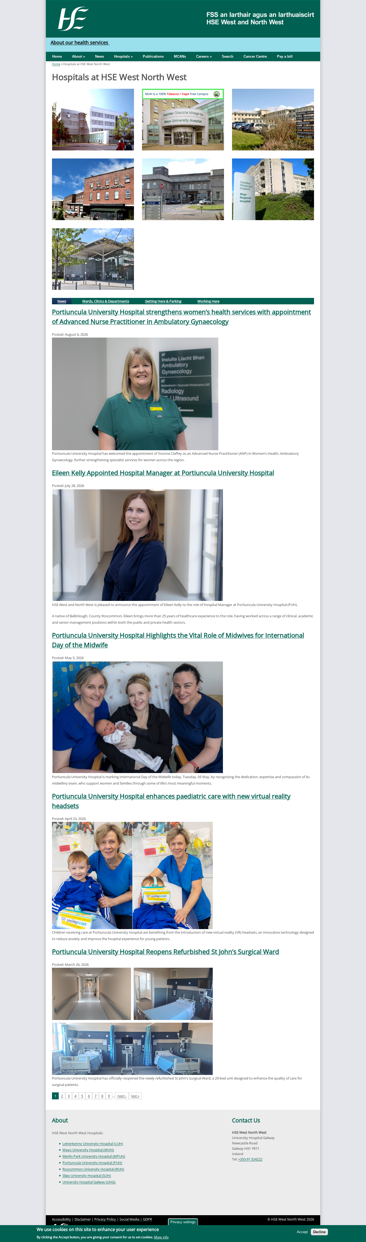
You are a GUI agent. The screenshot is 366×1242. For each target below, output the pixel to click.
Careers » (204, 56)
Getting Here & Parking (163, 301)
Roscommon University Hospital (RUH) (93, 1169)
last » (135, 1095)
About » (78, 56)
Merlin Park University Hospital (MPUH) (93, 1156)
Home (57, 56)
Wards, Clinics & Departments (105, 301)
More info (161, 1237)
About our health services (80, 42)
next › (121, 1095)
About (60, 1120)
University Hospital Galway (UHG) (88, 1182)
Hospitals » (123, 56)
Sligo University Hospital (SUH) (86, 1175)
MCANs (180, 56)
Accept (302, 1232)
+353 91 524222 (250, 1159)
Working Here (208, 301)
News (99, 56)
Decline (319, 1232)
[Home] (71, 18)
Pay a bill (285, 56)
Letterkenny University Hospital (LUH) (92, 1143)
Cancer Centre (255, 56)
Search (227, 56)
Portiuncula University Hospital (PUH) (92, 1162)
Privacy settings (183, 1222)
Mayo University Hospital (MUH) (88, 1149)
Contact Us (246, 1120)
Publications (153, 56)
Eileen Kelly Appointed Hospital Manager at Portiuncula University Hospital (163, 472)
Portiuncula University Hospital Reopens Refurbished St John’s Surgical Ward (165, 951)
